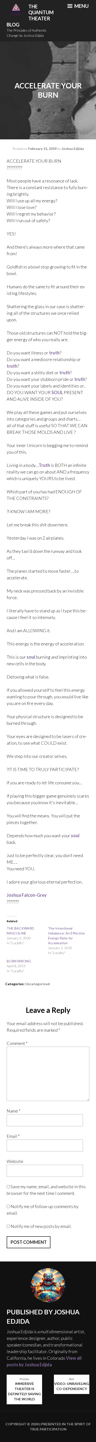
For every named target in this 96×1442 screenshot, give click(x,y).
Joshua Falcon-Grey (27, 895)
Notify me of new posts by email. (41, 1226)
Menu (81, 5)
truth (54, 352)
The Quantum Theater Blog (30, 15)
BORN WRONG (19, 961)
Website (15, 1161)
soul (31, 657)
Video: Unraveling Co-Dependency (71, 1384)
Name (13, 1111)
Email (13, 1136)
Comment (17, 1043)
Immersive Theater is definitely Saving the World (24, 1389)
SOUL (57, 392)
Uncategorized (37, 984)
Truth (44, 465)
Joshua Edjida (73, 148)
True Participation (48, 1429)
